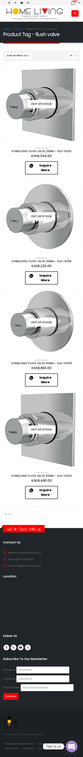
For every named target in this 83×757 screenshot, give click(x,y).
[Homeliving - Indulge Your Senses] (34, 13)
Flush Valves (41, 148)
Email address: (12, 687)
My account (12, 748)
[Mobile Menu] (75, 13)
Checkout (29, 748)
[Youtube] (21, 2)
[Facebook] (9, 2)
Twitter (13, 647)
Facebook (6, 647)
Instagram (28, 647)
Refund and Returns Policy (20, 743)
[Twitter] (15, 2)
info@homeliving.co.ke (28, 565)
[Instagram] (28, 2)
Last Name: (9, 678)
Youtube (21, 647)
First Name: (9, 670)
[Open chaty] (71, 746)
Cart (41, 748)
